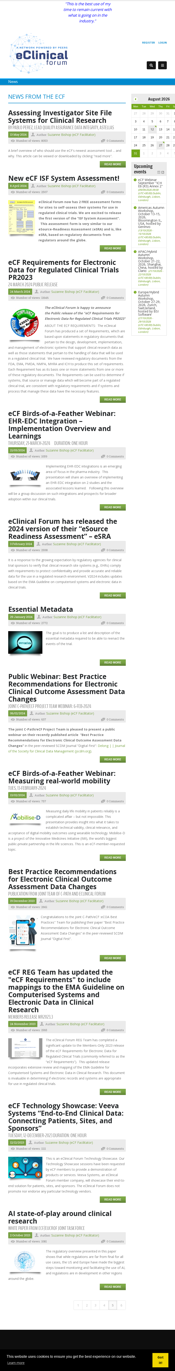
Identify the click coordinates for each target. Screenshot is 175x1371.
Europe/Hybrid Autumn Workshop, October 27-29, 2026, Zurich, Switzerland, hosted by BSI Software (149, 311)
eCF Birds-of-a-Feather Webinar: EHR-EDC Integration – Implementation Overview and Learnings (62, 425)
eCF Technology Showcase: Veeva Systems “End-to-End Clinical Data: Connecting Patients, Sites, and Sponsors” (66, 1117)
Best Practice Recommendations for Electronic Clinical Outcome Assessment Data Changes (62, 879)
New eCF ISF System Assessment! (63, 178)
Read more (112, 164)
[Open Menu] (162, 65)
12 (152, 129)
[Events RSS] (162, 172)
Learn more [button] (16, 1363)
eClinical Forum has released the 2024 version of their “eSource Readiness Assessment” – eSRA (62, 528)
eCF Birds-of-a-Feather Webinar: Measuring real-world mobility (62, 777)
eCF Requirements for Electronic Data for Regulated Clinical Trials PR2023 (63, 270)
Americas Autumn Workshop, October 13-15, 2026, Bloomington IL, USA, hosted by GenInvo (151, 225)
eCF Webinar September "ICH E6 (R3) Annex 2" (150, 190)
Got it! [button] (160, 1360)
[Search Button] (151, 65)
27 (160, 145)
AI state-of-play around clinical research (60, 1217)
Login (162, 42)
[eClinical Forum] (40, 53)
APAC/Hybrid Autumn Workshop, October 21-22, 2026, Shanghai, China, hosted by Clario (150, 267)
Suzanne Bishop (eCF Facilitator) (71, 134)
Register (148, 42)
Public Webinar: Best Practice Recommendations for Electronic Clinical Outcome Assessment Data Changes (66, 688)
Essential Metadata (40, 609)
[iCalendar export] (158, 172)
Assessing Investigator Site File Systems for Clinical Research (60, 116)
